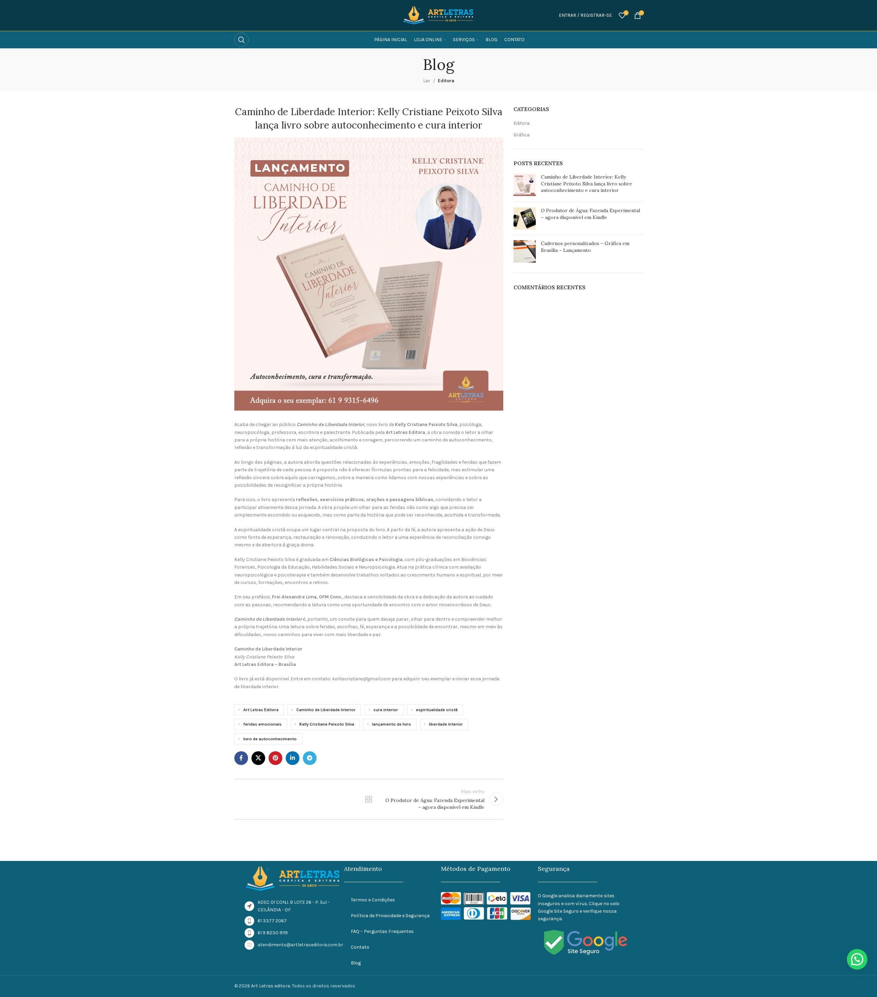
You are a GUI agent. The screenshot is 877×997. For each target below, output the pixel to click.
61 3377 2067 (272, 921)
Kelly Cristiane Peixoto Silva (326, 724)
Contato (360, 947)
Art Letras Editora (261, 709)
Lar (426, 81)
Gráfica (522, 135)
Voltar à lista (368, 799)
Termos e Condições (373, 900)
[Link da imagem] (293, 878)
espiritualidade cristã (437, 709)
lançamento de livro (391, 724)
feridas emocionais (262, 724)
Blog (356, 963)
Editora (446, 81)
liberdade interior (446, 724)
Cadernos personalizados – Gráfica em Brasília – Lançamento (585, 246)
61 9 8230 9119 (273, 933)
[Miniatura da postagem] (525, 185)
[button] (857, 959)
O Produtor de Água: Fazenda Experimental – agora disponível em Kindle (590, 213)
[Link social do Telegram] (310, 758)
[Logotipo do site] (438, 15)
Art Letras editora (270, 986)
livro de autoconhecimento (270, 738)
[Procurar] (241, 40)
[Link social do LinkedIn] (292, 758)
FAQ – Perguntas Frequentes (382, 931)
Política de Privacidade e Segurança (390, 916)
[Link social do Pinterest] (275, 758)
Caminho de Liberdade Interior (326, 709)
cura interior (385, 709)
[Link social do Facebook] (241, 758)
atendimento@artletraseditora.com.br (300, 945)
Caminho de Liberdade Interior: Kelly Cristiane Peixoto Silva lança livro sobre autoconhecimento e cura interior (586, 183)
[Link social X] (258, 758)
